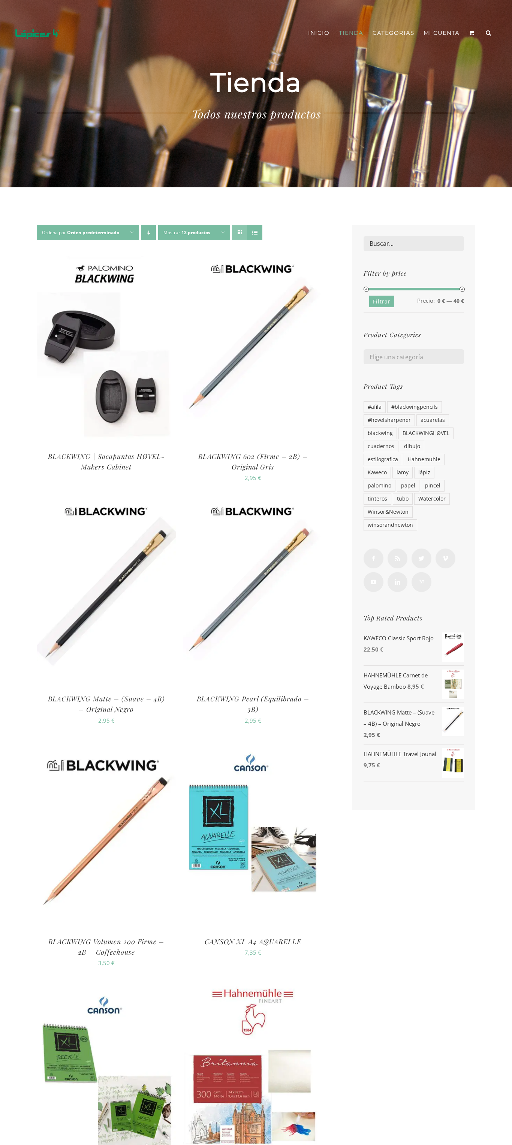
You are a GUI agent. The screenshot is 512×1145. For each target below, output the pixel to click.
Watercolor (432, 498)
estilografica (383, 459)
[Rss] (397, 558)
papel (408, 485)
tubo (403, 498)
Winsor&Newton (388, 511)
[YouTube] (373, 582)
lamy (403, 472)
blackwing (380, 433)
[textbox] (414, 357)
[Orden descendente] (148, 232)
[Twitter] (421, 558)
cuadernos (381, 446)
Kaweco (377, 472)
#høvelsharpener (389, 420)
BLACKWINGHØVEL (426, 433)
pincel (432, 485)
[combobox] (414, 356)
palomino (379, 485)
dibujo (412, 446)
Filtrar (382, 301)
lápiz (424, 472)
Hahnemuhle (424, 459)
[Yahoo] (421, 582)
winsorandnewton (390, 525)
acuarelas (433, 420)
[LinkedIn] (397, 582)
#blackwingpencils (414, 407)
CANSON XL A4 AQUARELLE (253, 941)
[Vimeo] (445, 558)
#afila (375, 407)
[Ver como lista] (254, 232)
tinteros (377, 498)
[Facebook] (373, 558)
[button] (488, 33)
